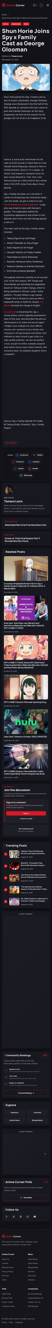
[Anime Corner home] (16, 5)
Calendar (37, 1112)
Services (5, 1276)
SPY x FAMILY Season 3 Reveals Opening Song (25, 702)
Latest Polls (6, 1294)
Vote (46, 1182)
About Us (5, 1259)
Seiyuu (5, 24)
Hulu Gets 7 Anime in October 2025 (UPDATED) (25, 736)
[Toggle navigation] (47, 5)
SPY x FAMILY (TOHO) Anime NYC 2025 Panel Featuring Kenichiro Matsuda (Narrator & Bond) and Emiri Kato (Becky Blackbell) (26, 665)
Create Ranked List (35, 1298)
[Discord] (34, 1216)
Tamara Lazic (17, 56)
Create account (26, 819)
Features (31, 1280)
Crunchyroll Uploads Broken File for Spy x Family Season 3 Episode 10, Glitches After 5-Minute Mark (25, 586)
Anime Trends (7, 1302)
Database (15, 1112)
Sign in (26, 813)
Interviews (32, 1276)
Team (4, 1280)
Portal (4, 1322)
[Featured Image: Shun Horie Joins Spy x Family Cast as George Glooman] (26, 77)
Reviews (31, 1271)
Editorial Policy (8, 1267)
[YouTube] (27, 1216)
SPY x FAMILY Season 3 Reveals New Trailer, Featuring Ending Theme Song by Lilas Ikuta (24, 772)
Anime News (16, 24)
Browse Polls (7, 1298)
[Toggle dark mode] (35, 5)
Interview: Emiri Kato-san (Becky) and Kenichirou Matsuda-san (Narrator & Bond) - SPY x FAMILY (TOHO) (24, 625)
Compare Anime (8, 1306)
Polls (11, 1322)
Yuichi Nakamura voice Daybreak (21, 204)
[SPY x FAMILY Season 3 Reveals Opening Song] (26, 687)
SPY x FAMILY (11, 443)
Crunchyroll (10, 312)
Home (4, 15)
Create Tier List (34, 1302)
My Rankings (33, 1306)
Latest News (33, 1259)
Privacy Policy (7, 1271)
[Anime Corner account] (41, 5)
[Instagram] (20, 1216)
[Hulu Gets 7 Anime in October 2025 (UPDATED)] (26, 721)
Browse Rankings (35, 1294)
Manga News (37, 1120)
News (26, 24)
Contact (5, 1263)
